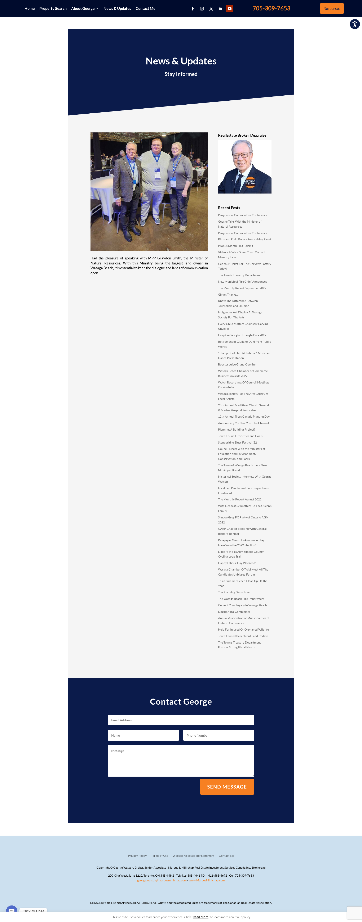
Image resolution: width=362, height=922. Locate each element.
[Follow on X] (211, 8)
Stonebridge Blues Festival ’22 (237, 442)
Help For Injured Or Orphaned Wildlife (243, 629)
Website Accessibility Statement (193, 855)
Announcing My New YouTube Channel (243, 423)
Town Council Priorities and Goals (240, 436)
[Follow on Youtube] (229, 8)
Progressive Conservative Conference (242, 215)
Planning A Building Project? (236, 429)
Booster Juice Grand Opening (237, 364)
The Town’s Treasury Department (239, 275)
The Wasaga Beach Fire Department (241, 598)
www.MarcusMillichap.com (207, 880)
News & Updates (117, 8)
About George (83, 8)
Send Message (227, 787)
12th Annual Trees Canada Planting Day (244, 416)
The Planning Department (235, 592)
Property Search (53, 8)
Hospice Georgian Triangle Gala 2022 (242, 335)
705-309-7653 (271, 8)
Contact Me (145, 8)
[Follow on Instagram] (202, 8)
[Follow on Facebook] (193, 8)
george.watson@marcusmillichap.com (162, 880)
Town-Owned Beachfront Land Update (243, 636)
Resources (331, 8)
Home (30, 8)
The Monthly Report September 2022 (242, 288)
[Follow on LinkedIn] (220, 8)
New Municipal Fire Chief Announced (242, 281)
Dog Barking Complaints (234, 611)
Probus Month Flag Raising (235, 245)
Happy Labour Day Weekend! (237, 563)
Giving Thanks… (228, 294)
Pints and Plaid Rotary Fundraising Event (244, 239)
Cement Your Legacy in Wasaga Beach (242, 605)
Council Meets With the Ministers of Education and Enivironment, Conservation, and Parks (241, 453)
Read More (200, 917)
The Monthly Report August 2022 (239, 499)
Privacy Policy (137, 855)
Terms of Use (159, 855)
